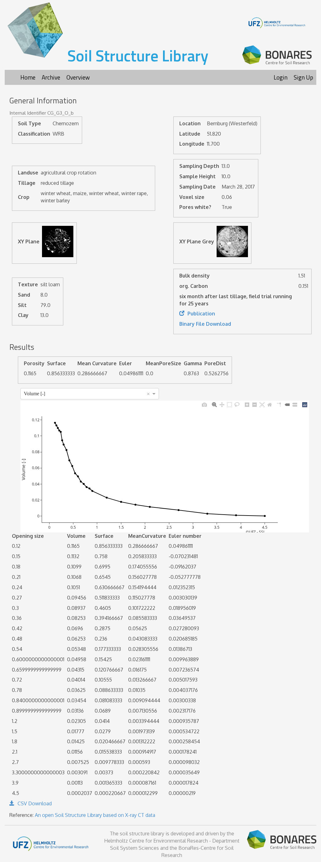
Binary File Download (205, 324)
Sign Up (303, 77)
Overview (78, 77)
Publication (201, 313)
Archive (51, 77)
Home (27, 77)
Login (280, 77)
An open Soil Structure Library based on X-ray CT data (95, 815)
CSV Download (35, 803)
